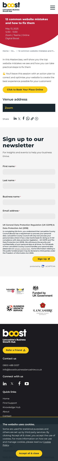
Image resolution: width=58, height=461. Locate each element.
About (6, 411)
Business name (12, 196)
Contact (7, 416)
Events (13, 51)
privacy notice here (22, 249)
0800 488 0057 (11, 365)
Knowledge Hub (11, 407)
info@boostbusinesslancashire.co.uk (22, 369)
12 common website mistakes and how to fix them (36, 51)
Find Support (10, 403)
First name (9, 166)
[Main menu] (52, 7)
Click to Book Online (25, 89)
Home (6, 51)
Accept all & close (29, 453)
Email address (11, 210)
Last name (9, 180)
